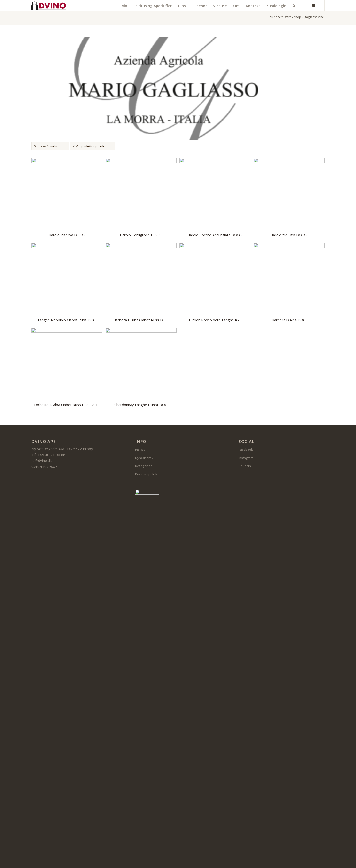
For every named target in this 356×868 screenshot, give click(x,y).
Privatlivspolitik (146, 474)
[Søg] (294, 5)
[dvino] (48, 5)
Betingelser (143, 466)
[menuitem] (124, 5)
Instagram (246, 458)
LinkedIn (245, 466)
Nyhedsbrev (144, 458)
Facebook (246, 449)
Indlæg (140, 449)
